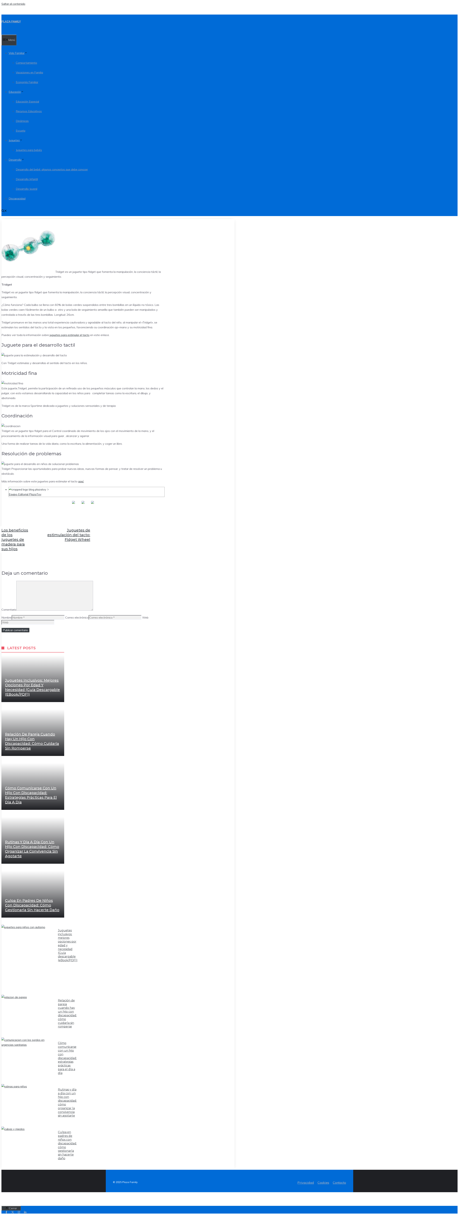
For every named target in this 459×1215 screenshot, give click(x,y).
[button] (4, 211)
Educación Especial (27, 101)
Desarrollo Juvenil (26, 189)
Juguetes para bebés (29, 150)
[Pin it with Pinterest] (92, 505)
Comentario (8, 609)
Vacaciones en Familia (29, 72)
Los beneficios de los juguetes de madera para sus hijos (14, 539)
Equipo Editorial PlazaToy (25, 494)
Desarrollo (15, 159)
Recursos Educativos (29, 111)
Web (145, 617)
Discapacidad (17, 198)
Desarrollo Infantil (27, 179)
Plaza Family (11, 21)
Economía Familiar (27, 82)
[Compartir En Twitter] (83, 505)
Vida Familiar (17, 53)
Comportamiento (26, 62)
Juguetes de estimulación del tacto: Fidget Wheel (68, 535)
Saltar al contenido (13, 4)
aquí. (81, 481)
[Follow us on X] (12, 1212)
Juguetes (14, 140)
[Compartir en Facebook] (73, 505)
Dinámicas (22, 121)
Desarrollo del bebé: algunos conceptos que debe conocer (52, 169)
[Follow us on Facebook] (6, 1212)
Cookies (323, 1183)
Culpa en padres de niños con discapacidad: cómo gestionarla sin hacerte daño (32, 905)
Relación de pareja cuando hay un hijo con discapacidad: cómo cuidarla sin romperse (67, 1013)
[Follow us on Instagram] (19, 1212)
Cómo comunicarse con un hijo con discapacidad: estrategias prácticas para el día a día (67, 1058)
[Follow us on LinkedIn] (25, 1212)
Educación (15, 92)
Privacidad (305, 1183)
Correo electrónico (77, 617)
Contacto (339, 1183)
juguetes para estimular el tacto (69, 335)
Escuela (20, 130)
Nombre (6, 617)
